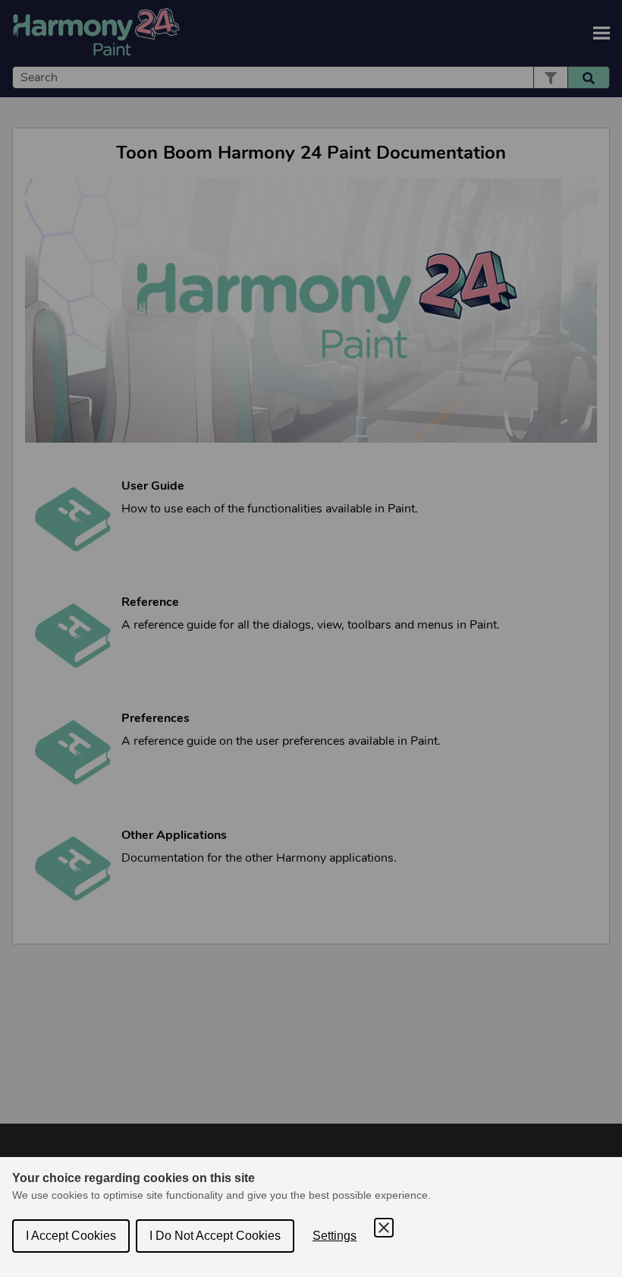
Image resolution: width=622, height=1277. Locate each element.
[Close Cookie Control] (384, 1228)
